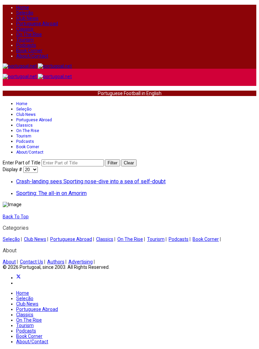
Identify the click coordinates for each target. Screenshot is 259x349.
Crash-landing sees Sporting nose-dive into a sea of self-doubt (91, 181)
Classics (24, 29)
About (9, 261)
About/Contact (32, 56)
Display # (13, 169)
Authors (55, 261)
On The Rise (29, 34)
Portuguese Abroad (37, 23)
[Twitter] (18, 277)
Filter (112, 162)
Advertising (80, 261)
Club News (27, 18)
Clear (129, 162)
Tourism (25, 39)
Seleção (24, 12)
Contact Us (31, 261)
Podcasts (26, 45)
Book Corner (29, 50)
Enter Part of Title (22, 162)
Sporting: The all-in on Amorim (51, 193)
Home (22, 7)
